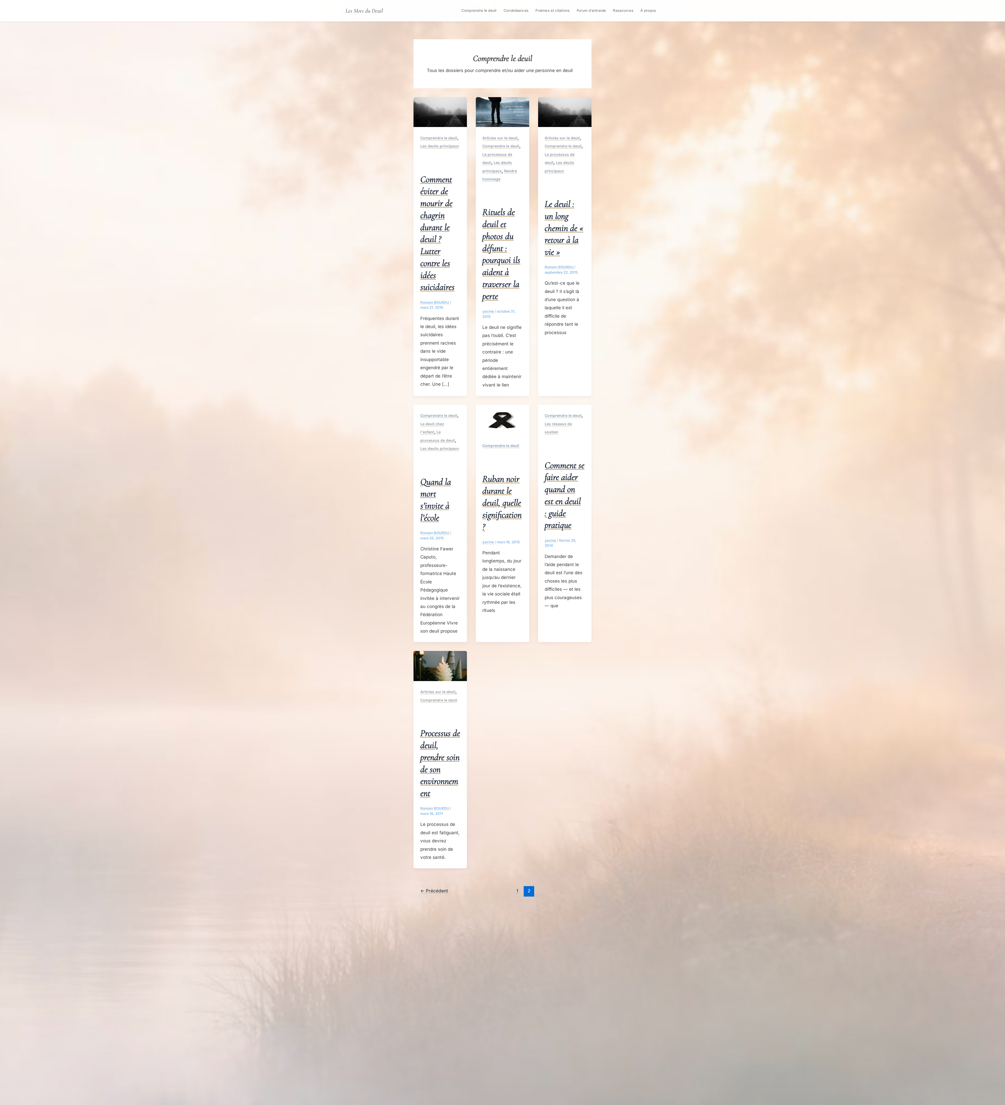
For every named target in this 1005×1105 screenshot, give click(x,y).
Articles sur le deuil (499, 138)
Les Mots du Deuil (364, 10)
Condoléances (516, 10)
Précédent (434, 890)
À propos (648, 10)
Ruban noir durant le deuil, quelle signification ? (502, 502)
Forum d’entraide (591, 10)
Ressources (623, 10)
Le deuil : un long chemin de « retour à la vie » (564, 227)
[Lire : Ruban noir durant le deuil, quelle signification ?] (502, 419)
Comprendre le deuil (478, 10)
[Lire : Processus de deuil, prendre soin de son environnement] (440, 665)
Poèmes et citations (552, 10)
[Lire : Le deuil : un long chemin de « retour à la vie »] (564, 111)
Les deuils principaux (439, 146)
